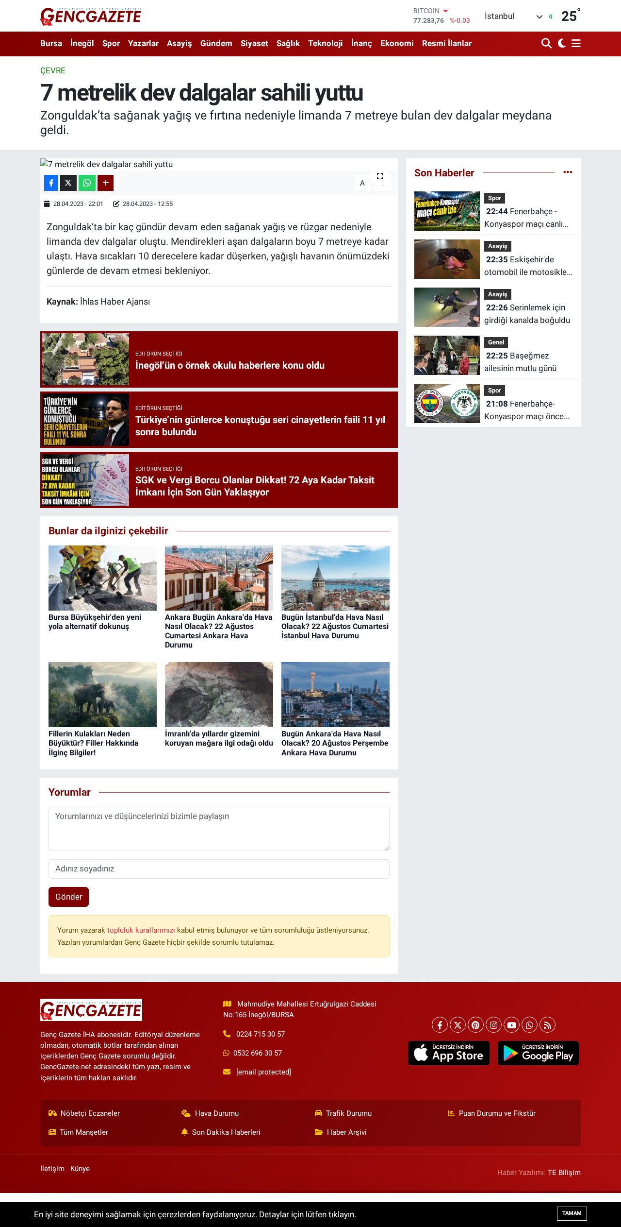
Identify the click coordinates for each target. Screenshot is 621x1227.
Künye (80, 1168)
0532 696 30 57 (257, 1053)
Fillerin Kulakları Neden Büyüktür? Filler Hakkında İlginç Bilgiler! (94, 743)
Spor (111, 43)
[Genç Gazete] (91, 15)
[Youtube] (512, 1025)
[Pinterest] (476, 1025)
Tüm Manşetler (84, 1132)
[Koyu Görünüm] (561, 44)
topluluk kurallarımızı (142, 930)
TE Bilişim (564, 1172)
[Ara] (547, 44)
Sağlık (288, 43)
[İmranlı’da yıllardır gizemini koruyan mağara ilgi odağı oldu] (219, 694)
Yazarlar (143, 43)
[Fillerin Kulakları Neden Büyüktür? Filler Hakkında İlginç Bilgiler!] (103, 694)
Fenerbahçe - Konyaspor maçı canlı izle (523, 218)
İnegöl (82, 43)
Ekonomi (397, 43)
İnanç (361, 43)
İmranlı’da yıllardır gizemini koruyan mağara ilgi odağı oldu (219, 738)
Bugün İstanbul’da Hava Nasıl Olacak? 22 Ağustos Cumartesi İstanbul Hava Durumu (335, 626)
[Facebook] (440, 1025)
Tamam (572, 1213)
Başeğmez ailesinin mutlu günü (520, 362)
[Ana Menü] (574, 44)
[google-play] (538, 1053)
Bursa (51, 43)
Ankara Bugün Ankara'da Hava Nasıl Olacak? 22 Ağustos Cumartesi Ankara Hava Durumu (219, 631)
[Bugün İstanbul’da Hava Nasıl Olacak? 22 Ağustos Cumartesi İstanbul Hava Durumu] (335, 577)
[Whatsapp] (530, 1025)
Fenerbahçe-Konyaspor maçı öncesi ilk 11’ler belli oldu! (527, 411)
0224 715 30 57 (260, 1034)
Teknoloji (325, 43)
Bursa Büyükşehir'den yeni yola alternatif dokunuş (95, 622)
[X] (458, 1025)
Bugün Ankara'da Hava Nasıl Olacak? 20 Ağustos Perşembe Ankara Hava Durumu (335, 743)
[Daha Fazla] (106, 183)
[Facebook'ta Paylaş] (51, 183)
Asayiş (179, 43)
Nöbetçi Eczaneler (90, 1113)
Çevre (52, 70)
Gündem (216, 43)
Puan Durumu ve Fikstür (497, 1113)
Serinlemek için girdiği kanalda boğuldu (527, 314)
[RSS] (547, 1025)
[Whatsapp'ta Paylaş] (87, 183)
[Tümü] (567, 172)
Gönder (68, 897)
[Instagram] (494, 1025)
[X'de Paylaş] (68, 183)
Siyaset (254, 43)
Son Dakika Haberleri (226, 1132)
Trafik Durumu (349, 1113)
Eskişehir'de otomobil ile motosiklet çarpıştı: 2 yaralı (527, 266)
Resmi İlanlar (447, 43)
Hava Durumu (217, 1113)
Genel (496, 342)
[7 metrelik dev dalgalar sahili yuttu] (219, 164)
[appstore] (448, 1053)
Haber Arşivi (347, 1132)
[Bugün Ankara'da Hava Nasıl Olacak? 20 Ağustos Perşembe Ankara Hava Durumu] (335, 694)
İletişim (52, 1168)
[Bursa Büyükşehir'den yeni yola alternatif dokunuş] (103, 577)
